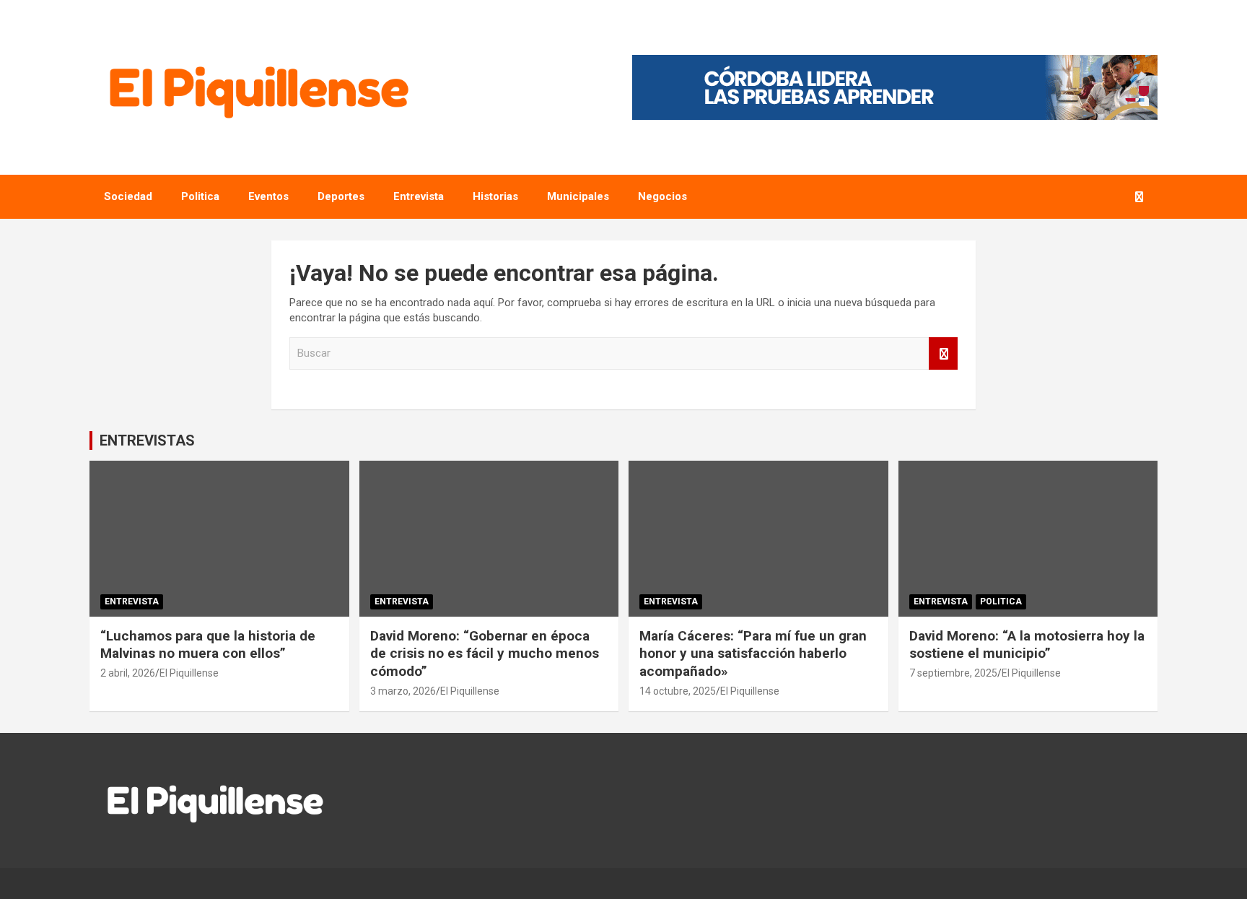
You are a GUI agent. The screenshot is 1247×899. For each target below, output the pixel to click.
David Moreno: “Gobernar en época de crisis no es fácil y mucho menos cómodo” (484, 653)
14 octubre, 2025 (677, 691)
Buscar (943, 353)
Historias (495, 196)
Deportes (341, 196)
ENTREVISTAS (147, 440)
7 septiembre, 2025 (953, 673)
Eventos (268, 196)
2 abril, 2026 (127, 673)
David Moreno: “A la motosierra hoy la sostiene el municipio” (1027, 644)
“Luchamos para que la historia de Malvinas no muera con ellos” (207, 644)
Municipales (578, 196)
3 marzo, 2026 (403, 691)
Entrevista (418, 196)
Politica (200, 196)
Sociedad (128, 196)
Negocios (662, 196)
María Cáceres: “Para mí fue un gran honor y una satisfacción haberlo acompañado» (753, 653)
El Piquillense (189, 673)
